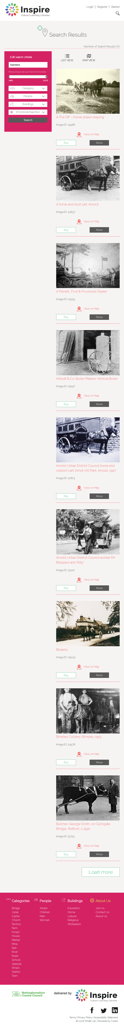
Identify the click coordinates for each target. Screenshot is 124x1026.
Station (16, 971)
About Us (101, 916)
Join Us (100, 908)
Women (45, 920)
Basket (115, 6)
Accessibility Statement (106, 1017)
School (16, 959)
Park (14, 948)
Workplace (74, 924)
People (28, 96)
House (16, 935)
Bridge (16, 908)
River (15, 951)
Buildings (28, 104)
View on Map (91, 134)
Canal (15, 912)
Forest (16, 932)
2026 (45, 80)
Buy (66, 142)
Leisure (72, 916)
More (99, 142)
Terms (72, 1017)
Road (15, 955)
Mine (15, 944)
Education (74, 908)
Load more (101, 872)
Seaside (16, 963)
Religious (73, 920)
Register (102, 6)
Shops (16, 967)
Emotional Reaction (28, 112)
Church (16, 920)
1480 (11, 80)
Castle (16, 916)
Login (90, 6)
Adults (43, 908)
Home (71, 912)
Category (28, 88)
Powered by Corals (108, 1021)
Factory (16, 924)
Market (16, 940)
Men (42, 916)
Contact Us (102, 912)
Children (45, 912)
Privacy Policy (85, 1017)
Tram (15, 975)
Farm (15, 928)
